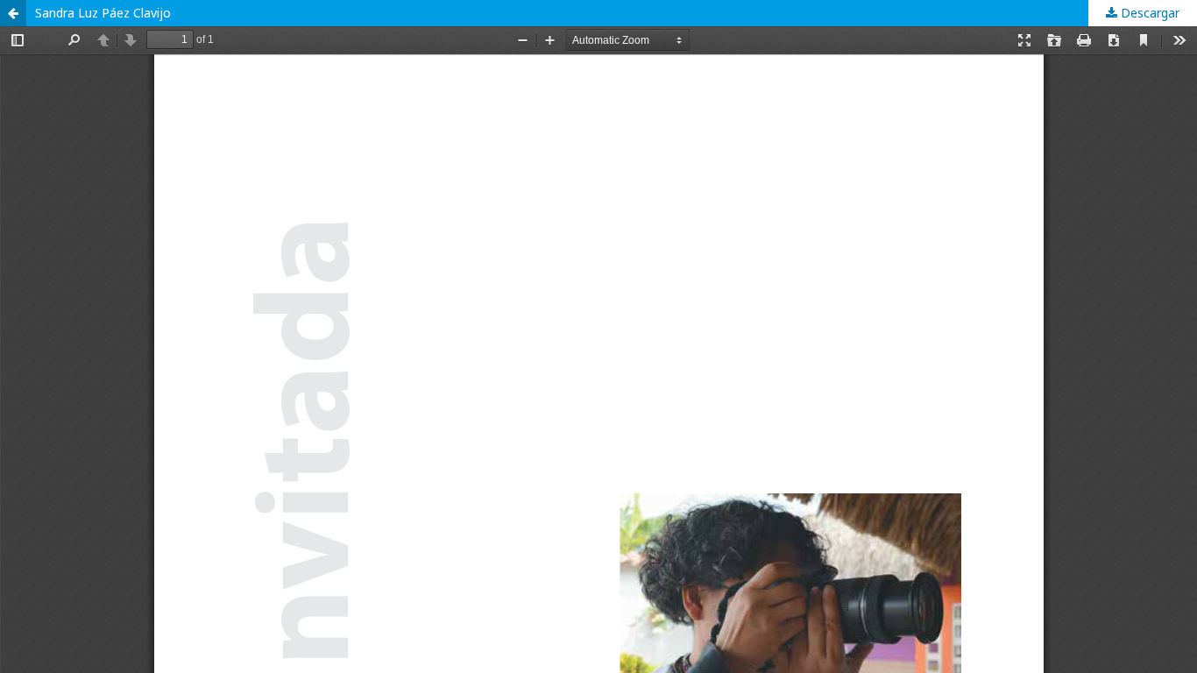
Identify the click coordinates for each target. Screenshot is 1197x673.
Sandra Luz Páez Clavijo (103, 12)
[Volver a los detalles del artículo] (13, 13)
